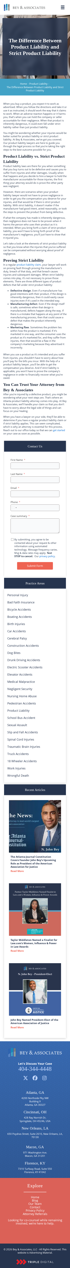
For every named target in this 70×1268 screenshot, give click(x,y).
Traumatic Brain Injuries (23, 747)
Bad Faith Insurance (21, 602)
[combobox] (14, 508)
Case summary (19, 516)
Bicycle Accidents (19, 609)
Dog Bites (14, 653)
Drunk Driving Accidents (23, 660)
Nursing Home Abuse (22, 696)
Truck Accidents (18, 754)
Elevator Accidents (19, 674)
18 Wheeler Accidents (22, 761)
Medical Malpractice (21, 682)
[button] (25, 1078)
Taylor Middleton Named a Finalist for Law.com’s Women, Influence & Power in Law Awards (34, 943)
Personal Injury (17, 595)
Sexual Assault (17, 725)
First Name (17, 459)
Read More (18, 871)
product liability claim (29, 264)
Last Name (16, 474)
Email (14, 488)
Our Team (35, 1204)
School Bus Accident (21, 718)
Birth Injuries (16, 624)
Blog (35, 1200)
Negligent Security (19, 689)
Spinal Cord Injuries (20, 739)
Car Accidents (16, 631)
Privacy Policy (35, 1210)
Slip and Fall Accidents (22, 732)
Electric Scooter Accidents (24, 667)
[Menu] (63, 7)
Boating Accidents (19, 617)
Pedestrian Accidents (21, 703)
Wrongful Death (18, 775)
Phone (14, 502)
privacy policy (47, 556)
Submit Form (35, 566)
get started (59, 430)
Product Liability (38, 83)
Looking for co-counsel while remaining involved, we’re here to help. (35, 1221)
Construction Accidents (23, 646)
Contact (35, 1207)
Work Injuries (16, 768)
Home (23, 83)
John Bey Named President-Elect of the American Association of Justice (34, 1021)
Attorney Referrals (35, 1214)
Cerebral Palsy (17, 638)
